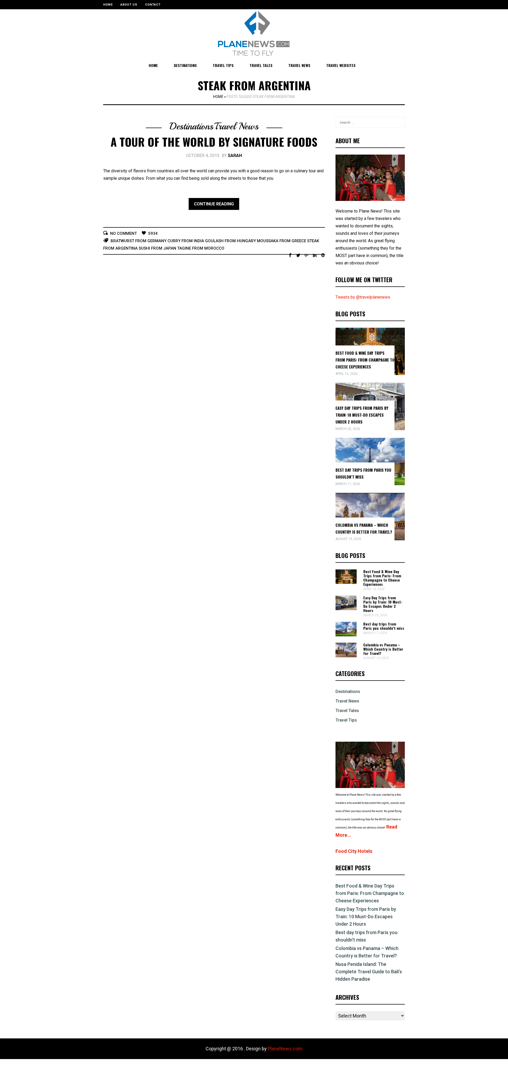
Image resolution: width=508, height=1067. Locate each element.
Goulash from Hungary (230, 240)
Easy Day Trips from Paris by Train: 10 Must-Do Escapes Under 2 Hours (361, 415)
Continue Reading (214, 203)
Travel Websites (341, 65)
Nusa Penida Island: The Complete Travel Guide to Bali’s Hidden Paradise (368, 971)
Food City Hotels (353, 851)
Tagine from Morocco (200, 248)
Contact (153, 4)
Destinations (185, 65)
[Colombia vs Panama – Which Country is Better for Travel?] (346, 655)
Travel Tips (223, 65)
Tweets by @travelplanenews (362, 297)
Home (108, 4)
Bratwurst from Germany (138, 240)
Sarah (235, 155)
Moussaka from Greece (281, 240)
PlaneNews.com (285, 1048)
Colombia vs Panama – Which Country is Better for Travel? (383, 649)
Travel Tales (261, 65)
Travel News (299, 65)
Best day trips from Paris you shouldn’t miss (383, 626)
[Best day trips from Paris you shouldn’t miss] (346, 634)
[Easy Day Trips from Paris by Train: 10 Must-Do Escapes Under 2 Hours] (346, 608)
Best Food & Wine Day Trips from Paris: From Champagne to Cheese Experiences (364, 360)
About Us (128, 4)
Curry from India (185, 240)
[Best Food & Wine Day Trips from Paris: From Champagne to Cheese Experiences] (346, 582)
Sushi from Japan (157, 248)
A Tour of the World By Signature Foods (214, 141)
